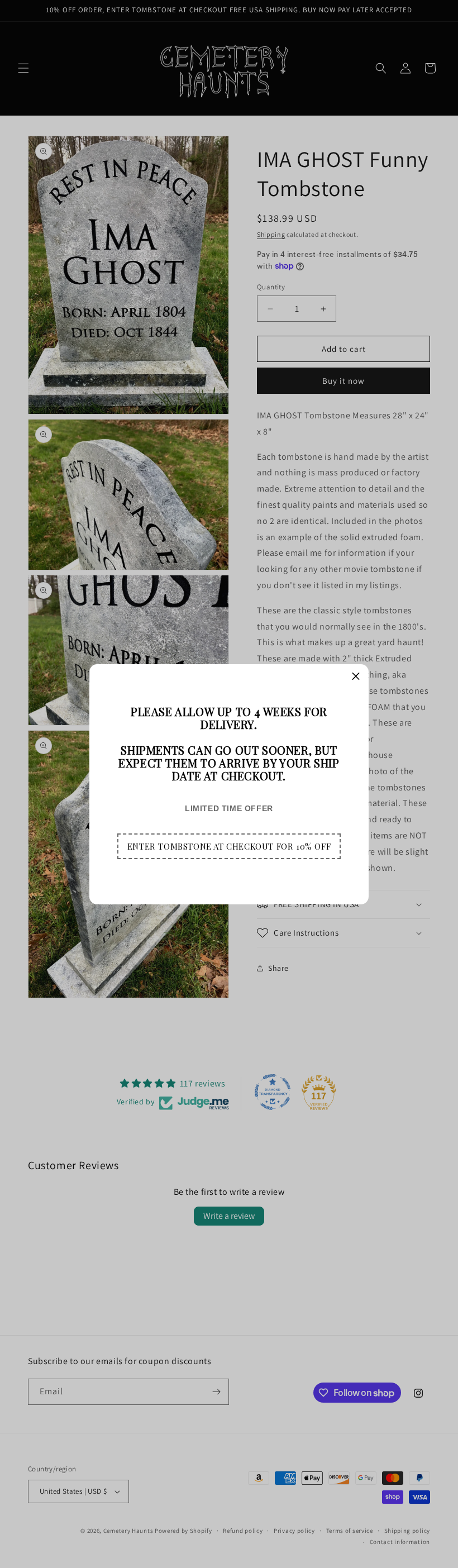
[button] (229, 846)
